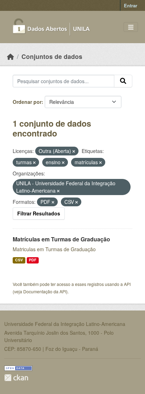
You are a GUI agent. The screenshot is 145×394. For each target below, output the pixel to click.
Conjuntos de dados (51, 56)
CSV (19, 259)
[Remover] (73, 151)
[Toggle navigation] (131, 27)
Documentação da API (44, 291)
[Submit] (123, 81)
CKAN (16, 377)
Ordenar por (27, 101)
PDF (32, 259)
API (127, 284)
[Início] (10, 56)
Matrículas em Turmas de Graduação (61, 239)
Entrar (130, 5)
